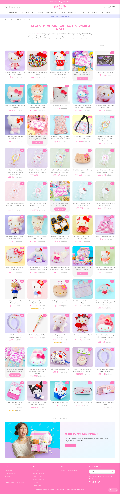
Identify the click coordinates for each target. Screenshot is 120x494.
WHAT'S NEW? (37, 12)
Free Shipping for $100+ (60, 16)
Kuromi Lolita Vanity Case (105, 72)
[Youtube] (90, 482)
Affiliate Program (38, 479)
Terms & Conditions (71, 489)
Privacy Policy (80, 489)
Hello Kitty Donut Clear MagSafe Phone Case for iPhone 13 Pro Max (15, 172)
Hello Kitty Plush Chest (60, 105)
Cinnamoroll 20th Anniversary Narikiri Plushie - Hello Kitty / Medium (105, 303)
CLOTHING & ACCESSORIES (88, 12)
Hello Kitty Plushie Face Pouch (60, 369)
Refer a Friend (37, 476)
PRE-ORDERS (13, 12)
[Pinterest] (99, 482)
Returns (7, 479)
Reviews (35, 482)
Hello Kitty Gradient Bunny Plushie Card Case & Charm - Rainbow (37, 371)
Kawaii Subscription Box (69, 470)
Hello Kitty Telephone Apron (105, 236)
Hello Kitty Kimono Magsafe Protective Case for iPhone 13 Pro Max (37, 205)
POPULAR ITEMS (52, 12)
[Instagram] (93, 482)
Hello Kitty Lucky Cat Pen (37, 335)
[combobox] (15, 7)
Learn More (82, 78)
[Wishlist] (109, 7)
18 (60, 418)
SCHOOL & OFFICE (68, 12)
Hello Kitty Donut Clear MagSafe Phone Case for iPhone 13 (105, 139)
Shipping (8, 476)
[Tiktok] (96, 482)
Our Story (36, 470)
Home (6, 19)
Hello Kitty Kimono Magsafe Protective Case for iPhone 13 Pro (15, 205)
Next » (65, 418)
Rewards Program (39, 473)
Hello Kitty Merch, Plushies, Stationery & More (20, 19)
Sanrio (38, 34)
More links (105, 12)
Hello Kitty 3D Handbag (60, 402)
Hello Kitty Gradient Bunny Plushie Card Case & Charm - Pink (105, 337)
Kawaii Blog (37, 485)
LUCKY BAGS (25, 12)
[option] (60, 16)
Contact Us (8, 470)
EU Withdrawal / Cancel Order (15, 482)
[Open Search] (6, 6)
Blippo (46, 489)
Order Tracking (10, 473)
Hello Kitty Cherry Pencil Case (82, 402)
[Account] (105, 7)
